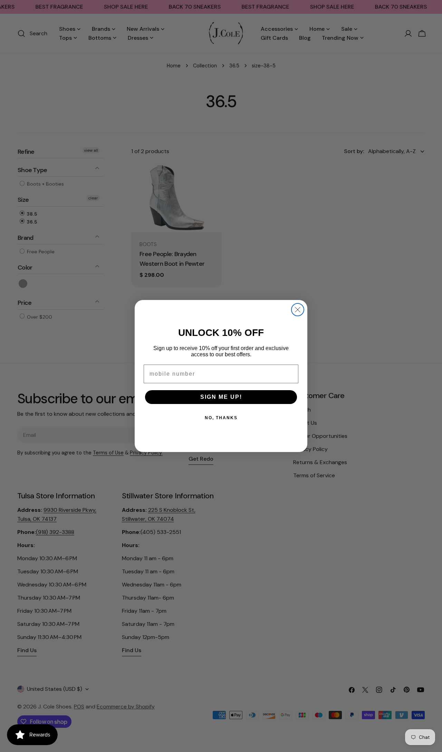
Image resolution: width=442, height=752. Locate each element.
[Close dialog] (297, 309)
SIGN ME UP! (221, 397)
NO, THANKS (221, 417)
